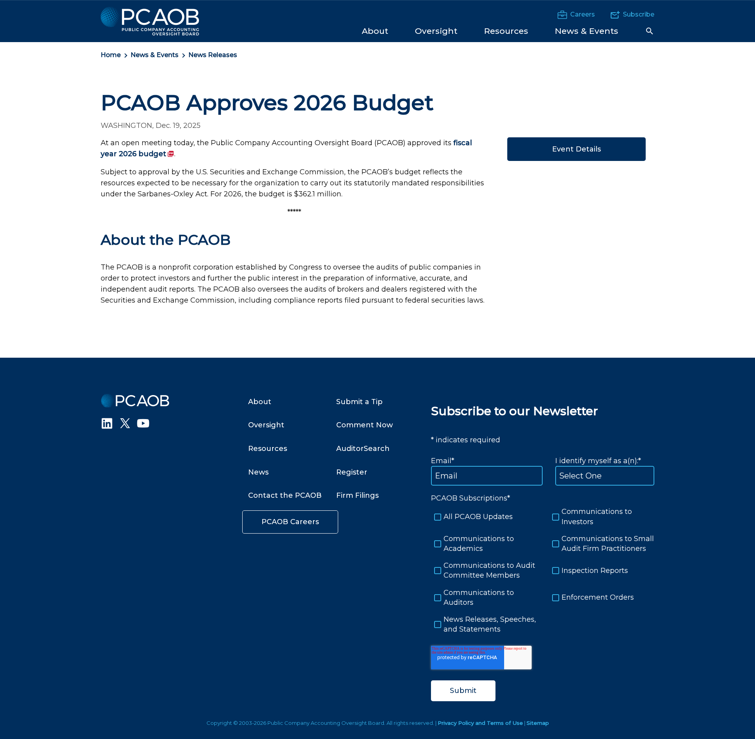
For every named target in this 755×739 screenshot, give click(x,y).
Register (351, 472)
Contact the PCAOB (285, 495)
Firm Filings (357, 495)
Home (111, 55)
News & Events (155, 55)
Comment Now (364, 425)
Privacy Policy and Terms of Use (480, 723)
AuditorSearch (363, 448)
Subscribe (638, 14)
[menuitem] (375, 30)
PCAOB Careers (290, 521)
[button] (649, 31)
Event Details (576, 149)
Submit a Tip (359, 401)
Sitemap (538, 723)
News (258, 472)
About (259, 401)
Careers (582, 14)
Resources (267, 448)
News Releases (212, 55)
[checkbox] (542, 570)
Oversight (266, 425)
